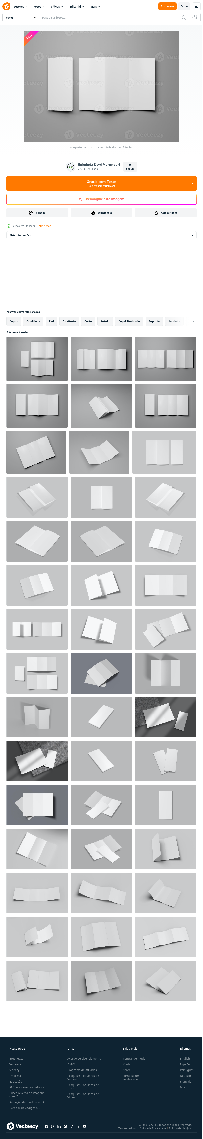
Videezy (14, 1070)
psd (51, 321)
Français (183, 1081)
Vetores (18, 6)
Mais (93, 6)
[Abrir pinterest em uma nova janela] (65, 1126)
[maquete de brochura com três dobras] (37, 406)
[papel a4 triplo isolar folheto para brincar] (101, 805)
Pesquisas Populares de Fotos (82, 1086)
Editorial (75, 6)
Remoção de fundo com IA (26, 1102)
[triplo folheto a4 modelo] (101, 849)
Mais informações (20, 235)
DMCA (70, 1064)
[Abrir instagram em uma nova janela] (52, 1126)
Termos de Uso (124, 1128)
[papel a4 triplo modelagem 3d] (101, 717)
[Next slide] (187, 321)
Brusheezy (16, 1058)
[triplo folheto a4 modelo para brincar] (37, 541)
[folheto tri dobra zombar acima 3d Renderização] (165, 541)
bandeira (174, 321)
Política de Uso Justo (178, 1128)
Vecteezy (14, 1064)
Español (182, 1064)
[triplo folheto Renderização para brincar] (37, 717)
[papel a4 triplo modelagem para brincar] (37, 497)
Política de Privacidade (149, 1128)
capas (14, 321)
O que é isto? (43, 226)
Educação (15, 1081)
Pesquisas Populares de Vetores (82, 1077)
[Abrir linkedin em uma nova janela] (59, 1126)
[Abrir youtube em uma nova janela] (84, 1126)
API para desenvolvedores (26, 1087)
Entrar (181, 6)
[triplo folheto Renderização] (165, 673)
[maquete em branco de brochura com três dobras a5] (101, 585)
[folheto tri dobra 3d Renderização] (37, 585)
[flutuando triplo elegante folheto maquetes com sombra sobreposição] (101, 673)
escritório (69, 321)
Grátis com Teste (100, 183)
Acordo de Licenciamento (83, 1058)
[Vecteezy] (6, 6)
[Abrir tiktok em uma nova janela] (71, 1126)
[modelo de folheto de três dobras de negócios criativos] (101, 406)
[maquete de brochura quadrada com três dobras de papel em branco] (37, 893)
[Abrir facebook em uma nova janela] (46, 1126)
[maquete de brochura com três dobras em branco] (165, 849)
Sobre (125, 1070)
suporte (154, 321)
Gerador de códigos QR (24, 1108)
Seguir (129, 169)
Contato (126, 1064)
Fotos (37, 6)
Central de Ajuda (132, 1058)
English (182, 1058)
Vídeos (55, 6)
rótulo (105, 321)
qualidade (33, 321)
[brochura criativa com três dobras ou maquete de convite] (165, 359)
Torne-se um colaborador (129, 1077)
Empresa (15, 1076)
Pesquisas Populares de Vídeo (82, 1095)
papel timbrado (129, 321)
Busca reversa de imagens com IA (26, 1094)
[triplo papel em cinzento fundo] (101, 541)
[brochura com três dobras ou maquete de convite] (37, 359)
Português (184, 1070)
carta (88, 321)
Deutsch (182, 1076)
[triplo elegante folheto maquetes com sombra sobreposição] (165, 717)
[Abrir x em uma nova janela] (78, 1126)
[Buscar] (180, 17)
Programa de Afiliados (81, 1070)
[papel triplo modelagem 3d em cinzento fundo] (164, 452)
